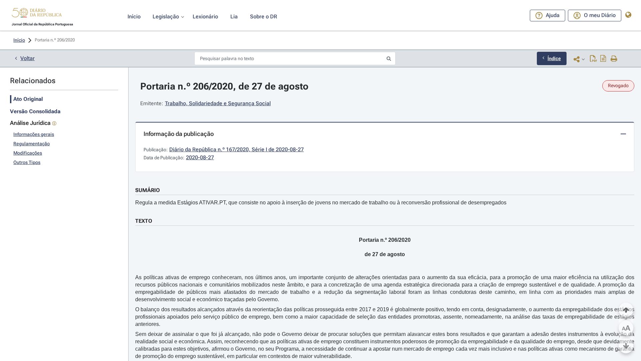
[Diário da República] (37, 14)
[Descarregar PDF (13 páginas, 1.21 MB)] (593, 59)
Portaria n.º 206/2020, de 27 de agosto (224, 86)
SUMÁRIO (147, 190)
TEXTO (143, 221)
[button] (37, 13)
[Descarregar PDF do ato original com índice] (603, 59)
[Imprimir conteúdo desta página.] (614, 59)
